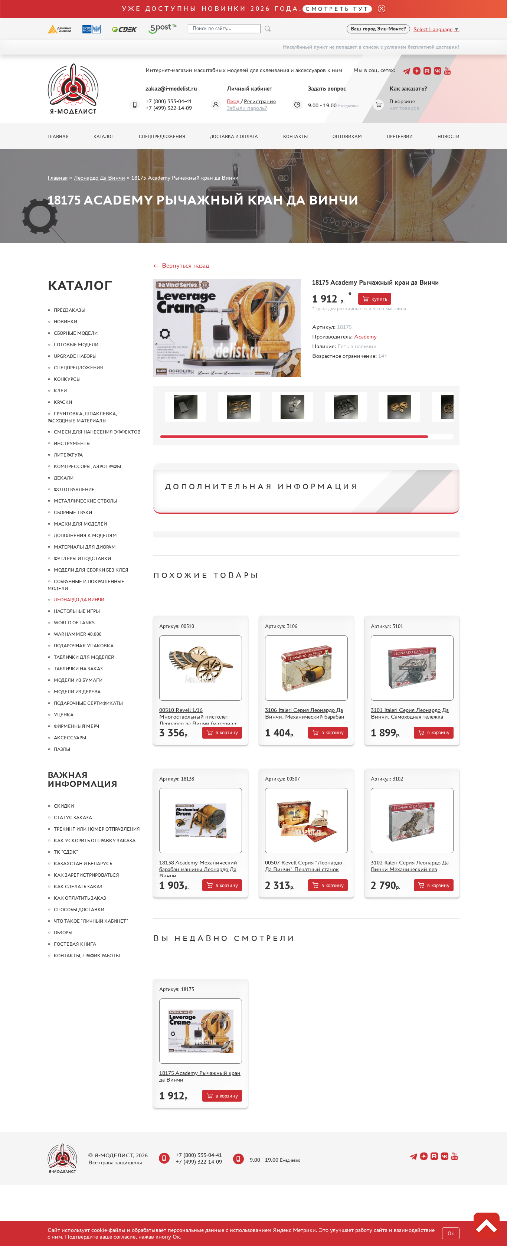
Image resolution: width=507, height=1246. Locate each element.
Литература (68, 455)
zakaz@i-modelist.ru (171, 88)
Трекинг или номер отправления (97, 829)
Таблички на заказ (78, 668)
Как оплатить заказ (80, 898)
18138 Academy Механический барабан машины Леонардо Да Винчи (198, 869)
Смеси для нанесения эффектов (97, 432)
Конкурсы (67, 379)
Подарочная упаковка (84, 645)
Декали (63, 478)
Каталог (104, 136)
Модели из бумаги (78, 680)
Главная (58, 136)
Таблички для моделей (84, 657)
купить (379, 299)
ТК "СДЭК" (66, 852)
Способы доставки (79, 909)
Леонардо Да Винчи (99, 177)
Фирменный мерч (76, 726)
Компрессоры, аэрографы (87, 466)
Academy (365, 336)
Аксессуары (70, 737)
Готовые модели (76, 344)
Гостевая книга (75, 944)
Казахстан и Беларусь (83, 863)
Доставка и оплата (234, 136)
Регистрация (260, 101)
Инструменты (72, 443)
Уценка (63, 714)
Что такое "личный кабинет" (91, 921)
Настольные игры (77, 611)
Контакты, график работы (87, 955)
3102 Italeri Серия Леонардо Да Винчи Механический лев (410, 865)
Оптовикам (347, 136)
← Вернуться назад (181, 265)
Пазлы (62, 749)
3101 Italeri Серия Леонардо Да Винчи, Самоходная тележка (410, 713)
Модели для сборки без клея (91, 570)
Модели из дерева (77, 691)
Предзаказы (69, 310)
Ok (451, 1233)
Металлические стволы (85, 501)
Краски (63, 402)
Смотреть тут (337, 9)
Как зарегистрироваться (86, 875)
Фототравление (74, 489)
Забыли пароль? (247, 108)
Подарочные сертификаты (88, 703)
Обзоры (63, 932)
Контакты (295, 136)
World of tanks (74, 622)
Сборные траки (73, 512)
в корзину (227, 732)
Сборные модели (76, 333)
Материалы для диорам (85, 547)
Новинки (65, 321)
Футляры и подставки (82, 558)
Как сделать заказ (78, 886)
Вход (233, 101)
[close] (378, 9)
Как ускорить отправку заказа (94, 840)
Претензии (400, 136)
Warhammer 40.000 (78, 634)
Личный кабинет (249, 88)
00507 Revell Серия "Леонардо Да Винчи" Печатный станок (303, 865)
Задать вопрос (327, 88)
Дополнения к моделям (85, 535)
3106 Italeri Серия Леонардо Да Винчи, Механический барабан (304, 713)
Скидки (64, 806)
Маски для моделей (80, 524)
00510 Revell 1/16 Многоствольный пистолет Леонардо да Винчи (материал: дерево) (198, 720)
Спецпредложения (162, 136)
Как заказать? (408, 88)
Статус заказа (73, 817)
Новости (448, 136)
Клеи (60, 390)
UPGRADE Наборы (75, 356)
